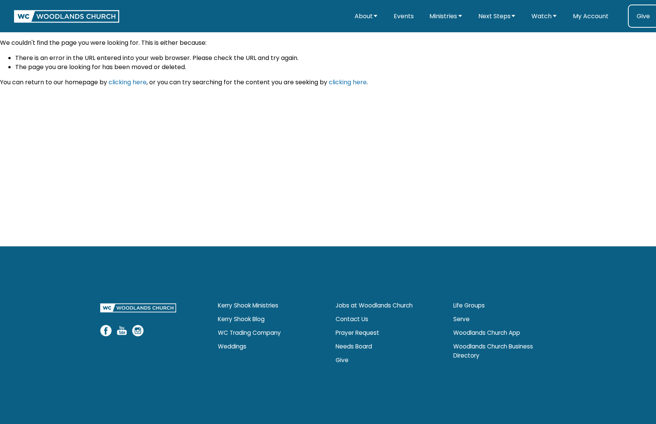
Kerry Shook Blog (241, 319)
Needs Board (354, 346)
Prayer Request (357, 333)
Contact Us (352, 319)
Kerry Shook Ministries (248, 305)
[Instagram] (138, 330)
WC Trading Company (249, 333)
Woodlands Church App (486, 333)
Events (404, 16)
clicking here (128, 82)
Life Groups (469, 305)
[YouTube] (122, 330)
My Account (591, 16)
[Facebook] (106, 330)
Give (342, 360)
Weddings (232, 346)
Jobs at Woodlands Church (374, 305)
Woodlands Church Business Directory (493, 350)
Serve (461, 319)
